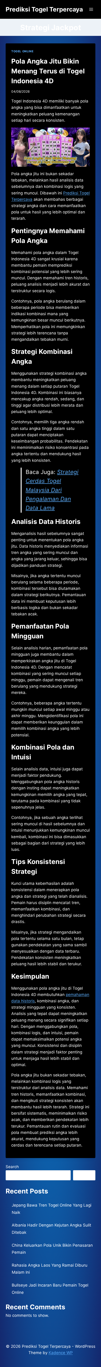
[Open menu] (91, 9)
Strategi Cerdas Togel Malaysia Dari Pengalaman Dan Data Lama (52, 490)
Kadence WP (61, 1352)
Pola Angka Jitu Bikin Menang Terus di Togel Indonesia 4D (48, 71)
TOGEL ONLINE (22, 51)
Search (12, 1166)
